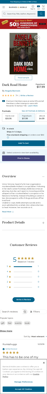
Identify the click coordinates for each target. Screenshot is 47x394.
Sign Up (6, 386)
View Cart (40, 369)
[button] (23, 197)
